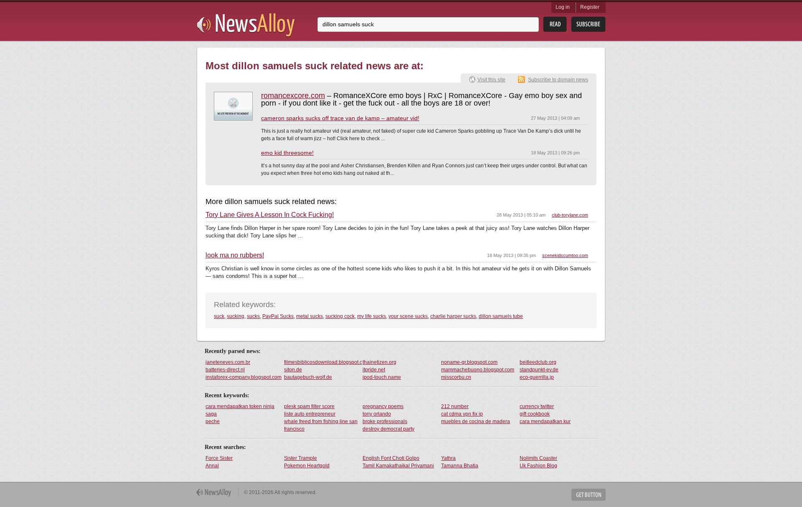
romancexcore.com (293, 95)
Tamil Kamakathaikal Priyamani (398, 466)
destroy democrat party (388, 429)
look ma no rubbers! (235, 255)
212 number (455, 406)
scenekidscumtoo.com (565, 255)
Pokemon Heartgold (307, 466)
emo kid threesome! (287, 152)
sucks (253, 316)
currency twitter (537, 406)
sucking (235, 316)
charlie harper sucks (453, 316)
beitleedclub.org (538, 362)
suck (219, 316)
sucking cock (340, 316)
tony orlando (377, 414)
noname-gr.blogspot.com (469, 362)
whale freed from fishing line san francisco (321, 425)
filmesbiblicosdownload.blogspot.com (323, 362)
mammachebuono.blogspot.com (477, 370)
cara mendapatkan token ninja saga (240, 410)
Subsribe (588, 24)
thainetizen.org (379, 362)
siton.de (293, 370)
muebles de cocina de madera (475, 421)
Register (589, 7)
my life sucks (371, 316)
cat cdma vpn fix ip (462, 414)
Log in (563, 7)
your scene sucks (408, 316)
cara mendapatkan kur (545, 421)
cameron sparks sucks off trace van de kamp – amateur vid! (340, 118)
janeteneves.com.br (228, 362)
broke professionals (385, 421)
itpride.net (374, 370)
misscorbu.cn (456, 377)
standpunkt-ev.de (539, 370)
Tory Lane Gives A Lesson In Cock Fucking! (270, 215)
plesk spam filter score (309, 406)
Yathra (448, 458)
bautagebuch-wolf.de (308, 377)
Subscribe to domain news (558, 80)
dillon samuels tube (501, 316)
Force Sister (219, 458)
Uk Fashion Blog (538, 466)
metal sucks (309, 316)
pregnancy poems (383, 406)
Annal (212, 466)
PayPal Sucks (278, 316)
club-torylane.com (570, 214)
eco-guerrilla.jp (537, 377)
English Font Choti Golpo (391, 458)
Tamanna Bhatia (459, 466)
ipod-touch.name (382, 377)
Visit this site (491, 80)
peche (213, 421)
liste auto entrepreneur (309, 414)
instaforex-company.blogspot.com (244, 377)
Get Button (588, 495)
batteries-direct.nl (225, 370)
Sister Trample (300, 458)
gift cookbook (535, 414)
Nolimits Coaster (538, 458)
